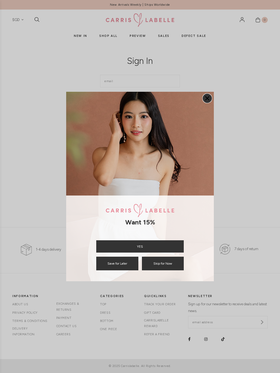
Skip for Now (162, 263)
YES (140, 246)
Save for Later (117, 263)
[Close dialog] (207, 98)
